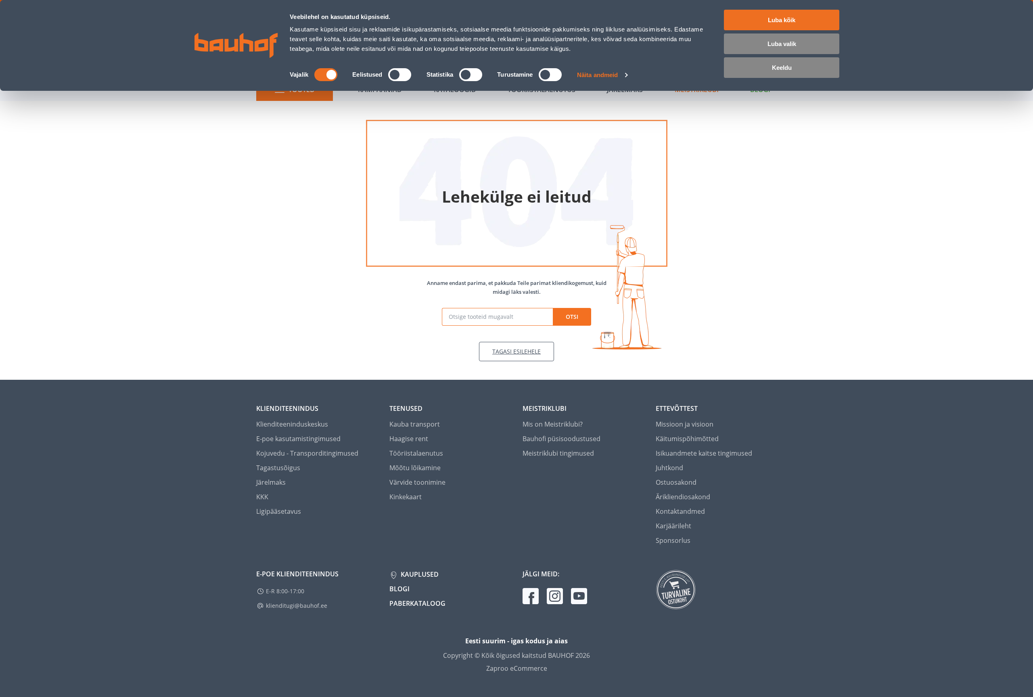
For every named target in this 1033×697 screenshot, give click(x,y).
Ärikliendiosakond (683, 496)
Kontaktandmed (680, 511)
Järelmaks (271, 482)
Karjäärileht (673, 525)
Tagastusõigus (278, 467)
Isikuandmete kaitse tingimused (704, 453)
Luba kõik (781, 20)
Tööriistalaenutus (416, 453)
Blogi (399, 588)
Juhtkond (669, 467)
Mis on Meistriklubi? (553, 424)
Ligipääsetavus (278, 511)
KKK (262, 496)
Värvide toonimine (417, 482)
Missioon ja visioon (684, 424)
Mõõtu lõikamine (415, 467)
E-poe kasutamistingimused (298, 438)
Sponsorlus (673, 540)
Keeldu (782, 67)
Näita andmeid (597, 74)
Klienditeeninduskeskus (292, 424)
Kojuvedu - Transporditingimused (307, 453)
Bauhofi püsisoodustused (561, 438)
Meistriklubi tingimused (558, 453)
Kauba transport (414, 424)
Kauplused (419, 574)
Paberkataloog (417, 603)
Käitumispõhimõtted (687, 438)
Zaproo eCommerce (516, 668)
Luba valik (781, 43)
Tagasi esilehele (516, 351)
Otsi (572, 316)
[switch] (399, 74)
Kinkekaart (405, 496)
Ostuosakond (676, 482)
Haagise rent (408, 438)
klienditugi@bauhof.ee (296, 605)
